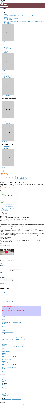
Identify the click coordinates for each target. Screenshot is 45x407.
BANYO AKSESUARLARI (8, 19)
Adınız (1, 263)
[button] (0, 7)
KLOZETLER (6, 17)
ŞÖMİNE (3, 70)
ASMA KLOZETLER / (7, 18)
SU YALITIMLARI (6, 146)
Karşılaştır (11, 208)
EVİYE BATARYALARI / (24, 15)
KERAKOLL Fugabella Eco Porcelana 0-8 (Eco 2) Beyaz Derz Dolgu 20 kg (12, 346)
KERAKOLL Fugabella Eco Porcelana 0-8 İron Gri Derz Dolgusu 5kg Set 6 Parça (13, 294)
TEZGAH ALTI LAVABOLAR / (18, 21)
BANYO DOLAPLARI (7, 23)
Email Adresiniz (2, 267)
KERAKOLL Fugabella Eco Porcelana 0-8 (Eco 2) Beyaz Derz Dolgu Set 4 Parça (13, 339)
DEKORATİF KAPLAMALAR (6, 95)
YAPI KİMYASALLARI (5, 141)
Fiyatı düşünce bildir (3, 209)
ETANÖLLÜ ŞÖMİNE (7, 77)
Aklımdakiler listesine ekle (4, 210)
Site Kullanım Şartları (5, 395)
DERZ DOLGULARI (7, 148)
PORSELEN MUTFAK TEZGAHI (9, 48)
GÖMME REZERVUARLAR (8, 16)
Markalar (3, 167)
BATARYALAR (6, 14)
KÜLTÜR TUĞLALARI (7, 100)
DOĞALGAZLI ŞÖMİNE (7, 76)
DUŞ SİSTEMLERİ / (31, 15)
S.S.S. (3, 386)
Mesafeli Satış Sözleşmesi (5, 394)
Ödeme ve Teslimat (4, 393)
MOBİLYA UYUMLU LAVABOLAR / (29, 21)
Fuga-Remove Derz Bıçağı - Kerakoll (7, 362)
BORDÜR (5, 52)
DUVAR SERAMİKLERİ (7, 46)
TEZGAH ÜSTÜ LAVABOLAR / (9, 21)
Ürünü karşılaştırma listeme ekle (5, 208)
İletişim (3, 171)
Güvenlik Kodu (2, 277)
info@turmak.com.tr (5, 400)
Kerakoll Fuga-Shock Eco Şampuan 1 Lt (7, 301)
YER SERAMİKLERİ (7, 47)
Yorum (1, 272)
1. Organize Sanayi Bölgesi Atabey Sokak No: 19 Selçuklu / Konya (11, 399)
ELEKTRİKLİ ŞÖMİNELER (8, 75)
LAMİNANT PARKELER (8, 123)
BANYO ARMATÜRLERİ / (16, 15)
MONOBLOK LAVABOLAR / (39, 21)
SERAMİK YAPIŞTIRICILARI (8, 147)
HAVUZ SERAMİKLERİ (7, 51)
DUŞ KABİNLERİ (6, 22)
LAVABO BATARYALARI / (8, 15)
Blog (2, 379)
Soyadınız (1, 265)
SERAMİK (3, 41)
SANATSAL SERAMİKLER (8, 49)
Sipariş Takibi (4, 169)
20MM (5, 50)
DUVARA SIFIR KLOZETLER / (15, 18)
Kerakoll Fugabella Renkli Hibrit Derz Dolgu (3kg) (9, 317)
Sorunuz (3, 295)
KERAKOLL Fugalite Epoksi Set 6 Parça (7, 332)
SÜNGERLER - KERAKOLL (6, 354)
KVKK (3, 170)
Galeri (3, 168)
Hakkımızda (3, 384)
